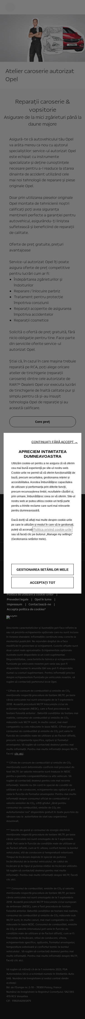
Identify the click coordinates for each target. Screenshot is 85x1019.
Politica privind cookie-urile (52, 529)
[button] (55, 442)
